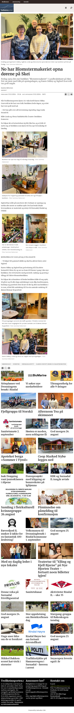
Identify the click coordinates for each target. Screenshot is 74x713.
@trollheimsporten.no (62, 686)
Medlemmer (5, 2)
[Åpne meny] (66, 7)
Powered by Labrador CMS (37, 710)
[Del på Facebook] (65, 94)
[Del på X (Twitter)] (68, 94)
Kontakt (26, 2)
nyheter (16, 364)
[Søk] (71, 8)
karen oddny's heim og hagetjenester (51, 364)
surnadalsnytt (28, 364)
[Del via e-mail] (71, 94)
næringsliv (6, 364)
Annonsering (16, 2)
